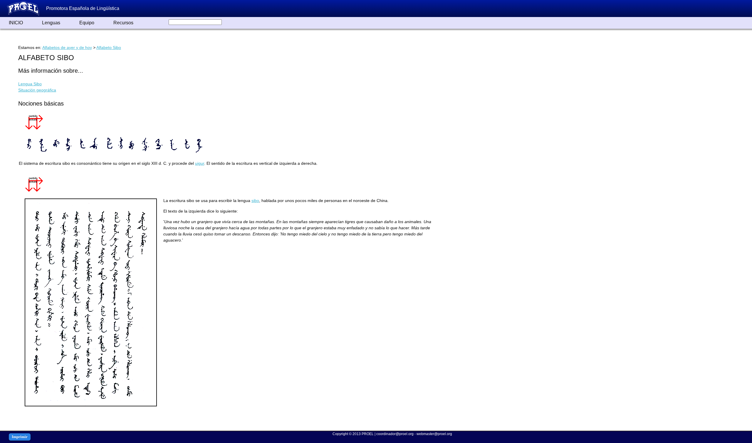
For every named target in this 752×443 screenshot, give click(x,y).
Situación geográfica (37, 90)
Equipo (86, 22)
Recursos (123, 22)
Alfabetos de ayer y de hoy (67, 47)
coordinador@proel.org (395, 434)
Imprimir (20, 436)
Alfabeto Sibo (108, 47)
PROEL (368, 434)
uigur (199, 163)
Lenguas (51, 22)
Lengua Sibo (30, 84)
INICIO (16, 22)
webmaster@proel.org (434, 434)
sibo (255, 200)
